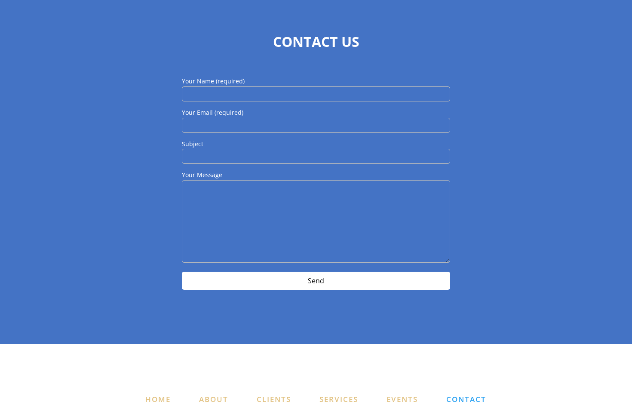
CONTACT (466, 399)
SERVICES (338, 399)
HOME (158, 399)
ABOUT (213, 399)
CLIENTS (274, 399)
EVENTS (402, 399)
